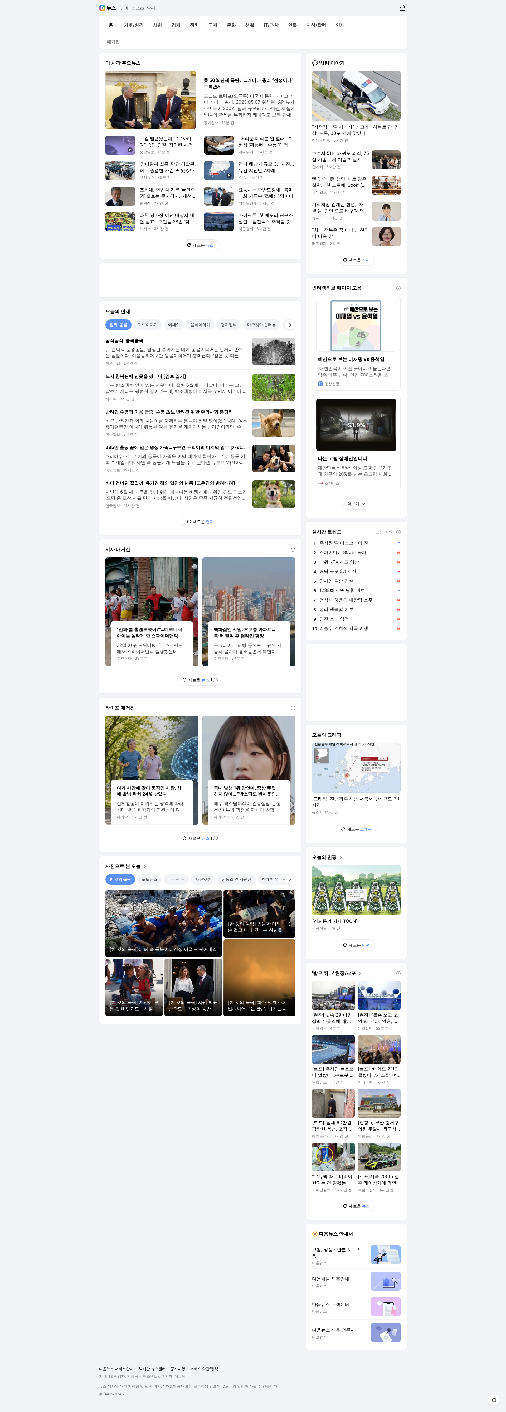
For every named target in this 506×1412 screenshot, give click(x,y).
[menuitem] (110, 25)
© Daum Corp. (112, 1394)
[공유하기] (402, 8)
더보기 (353, 503)
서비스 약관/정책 (204, 1368)
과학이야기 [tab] (148, 324)
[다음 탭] (290, 324)
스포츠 (138, 8)
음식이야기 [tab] (200, 324)
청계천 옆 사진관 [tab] (277, 879)
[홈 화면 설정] (494, 1400)
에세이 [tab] (174, 324)
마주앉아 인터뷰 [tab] (261, 324)
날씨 (151, 8)
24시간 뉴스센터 (152, 1368)
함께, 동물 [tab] (118, 324)
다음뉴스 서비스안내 (116, 1368)
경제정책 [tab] (229, 324)
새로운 (203, 245)
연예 (124, 8)
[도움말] (293, 550)
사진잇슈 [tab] (203, 879)
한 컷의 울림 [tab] (120, 879)
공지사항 (178, 1368)
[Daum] (103, 8)
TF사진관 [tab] (176, 879)
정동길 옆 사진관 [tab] (236, 879)
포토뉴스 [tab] (149, 879)
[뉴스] (111, 8)
